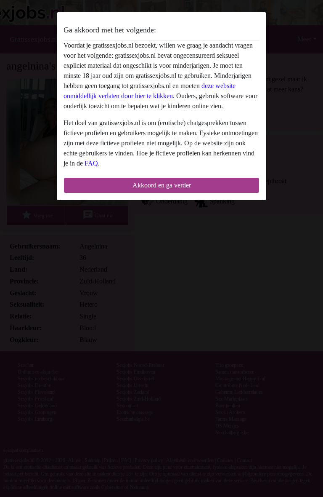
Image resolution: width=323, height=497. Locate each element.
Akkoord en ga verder (161, 185)
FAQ (91, 163)
